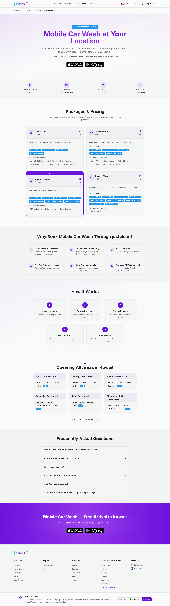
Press (84, 4)
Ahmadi (104, 584)
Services (57, 4)
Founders (68, 4)
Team (76, 4)
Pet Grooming (19, 576)
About (91, 4)
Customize (135, 599)
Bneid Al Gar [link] (51, 10)
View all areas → (108, 587)
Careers (75, 580)
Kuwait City (105, 565)
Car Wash (38, 10)
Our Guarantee (48, 565)
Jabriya (104, 576)
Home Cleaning (19, 569)
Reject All (122, 599)
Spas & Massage (20, 580)
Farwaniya (105, 580)
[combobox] (129, 4)
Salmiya (104, 569)
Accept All (146, 599)
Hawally (104, 573)
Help (45, 569)
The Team (76, 573)
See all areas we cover (83, 419)
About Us (75, 565)
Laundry (17, 565)
